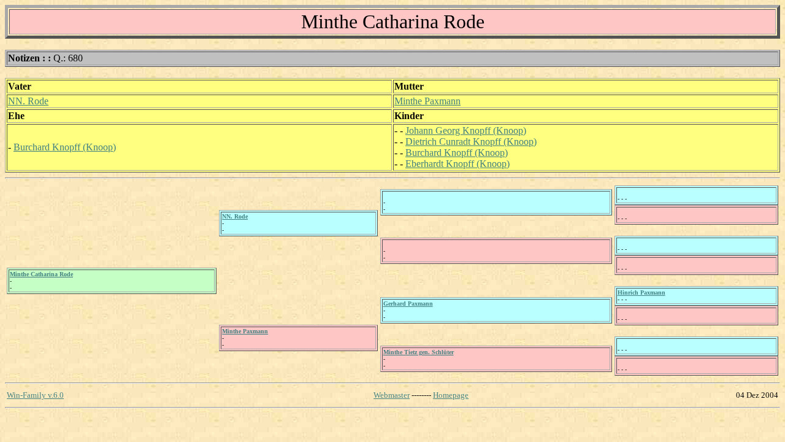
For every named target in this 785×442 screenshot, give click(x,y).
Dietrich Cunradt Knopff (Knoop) (471, 141)
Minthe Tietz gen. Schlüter (418, 352)
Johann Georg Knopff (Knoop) (465, 130)
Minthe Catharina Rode (41, 274)
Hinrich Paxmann (641, 292)
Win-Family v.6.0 (35, 395)
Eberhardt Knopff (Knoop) (457, 163)
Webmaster (391, 395)
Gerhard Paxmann (408, 303)
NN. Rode (28, 101)
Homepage (451, 395)
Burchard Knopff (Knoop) (64, 147)
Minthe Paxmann (427, 101)
